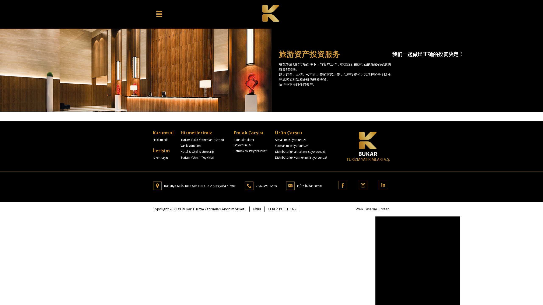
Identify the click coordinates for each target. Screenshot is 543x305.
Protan (383, 209)
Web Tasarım (366, 209)
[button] (257, 209)
